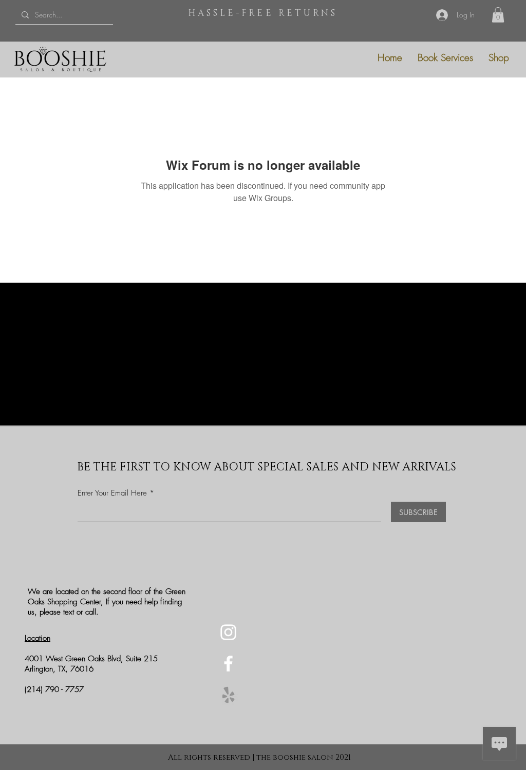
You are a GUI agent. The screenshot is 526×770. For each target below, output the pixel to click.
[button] (498, 15)
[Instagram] (228, 632)
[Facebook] (228, 663)
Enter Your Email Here (112, 493)
